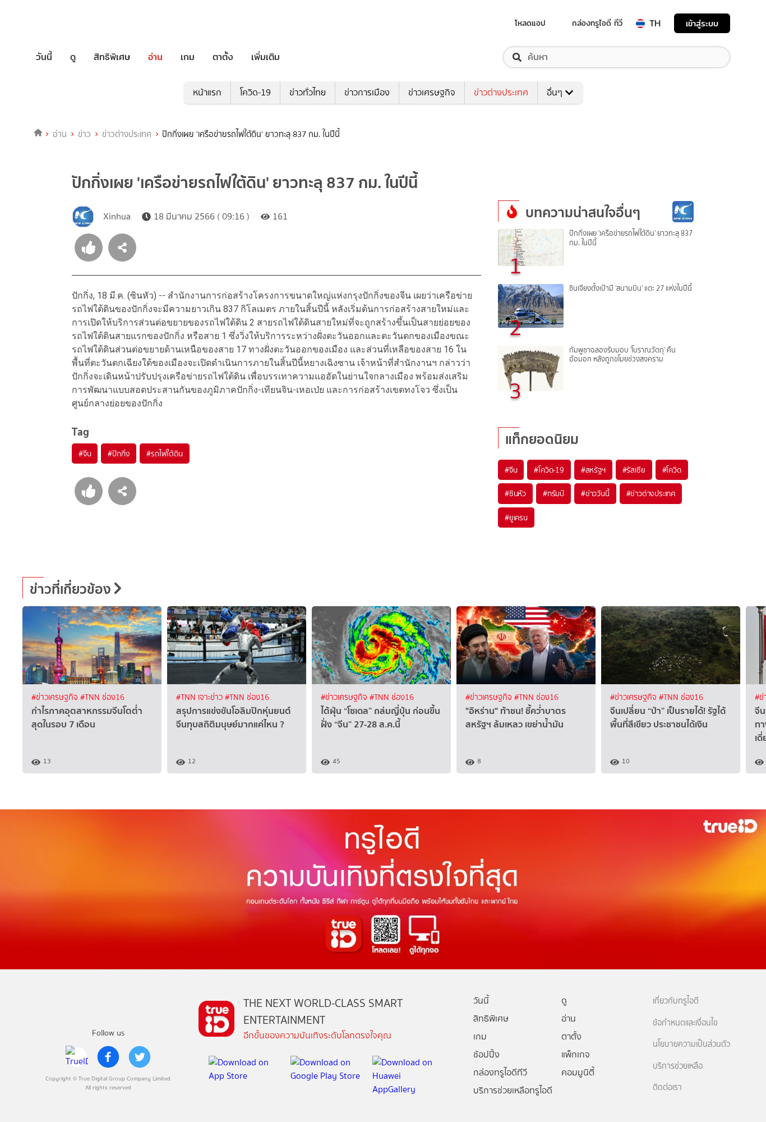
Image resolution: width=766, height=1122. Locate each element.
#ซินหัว (515, 493)
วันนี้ (44, 57)
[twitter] (139, 1057)
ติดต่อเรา (667, 1087)
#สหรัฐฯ (593, 469)
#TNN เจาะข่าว (200, 697)
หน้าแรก (207, 92)
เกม (188, 57)
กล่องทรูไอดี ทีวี (597, 23)
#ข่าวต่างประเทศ (650, 493)
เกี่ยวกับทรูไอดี (676, 1001)
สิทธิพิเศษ (112, 57)
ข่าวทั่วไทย (307, 92)
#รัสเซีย (633, 469)
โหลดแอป (530, 23)
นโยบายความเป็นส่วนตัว (691, 1044)
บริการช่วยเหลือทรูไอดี (512, 1090)
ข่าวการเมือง (367, 92)
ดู (73, 57)
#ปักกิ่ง (119, 453)
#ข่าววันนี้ (595, 493)
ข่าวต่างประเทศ (501, 92)
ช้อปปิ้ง (486, 1054)
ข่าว (84, 134)
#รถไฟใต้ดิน (164, 453)
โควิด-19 (255, 92)
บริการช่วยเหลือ (678, 1066)
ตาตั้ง (223, 57)
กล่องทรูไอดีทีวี (500, 1072)
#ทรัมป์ (553, 493)
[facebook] (108, 1057)
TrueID (69, 23)
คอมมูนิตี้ (577, 1072)
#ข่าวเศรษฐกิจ (55, 697)
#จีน (85, 453)
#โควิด (671, 469)
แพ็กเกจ (575, 1054)
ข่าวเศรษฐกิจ (431, 92)
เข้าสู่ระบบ (702, 23)
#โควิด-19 (549, 469)
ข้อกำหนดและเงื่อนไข (685, 1023)
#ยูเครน (516, 517)
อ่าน (155, 57)
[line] (77, 1057)
